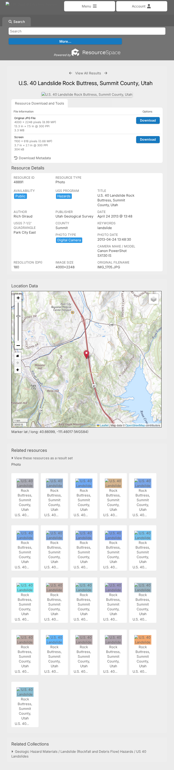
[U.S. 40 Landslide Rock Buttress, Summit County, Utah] (87, 94)
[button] (86, 354)
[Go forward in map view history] (17, 363)
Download (148, 120)
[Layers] (154, 299)
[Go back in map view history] (17, 370)
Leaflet (104, 425)
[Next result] (105, 73)
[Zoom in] (18, 297)
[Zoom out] (18, 345)
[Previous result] (70, 73)
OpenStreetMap (135, 425)
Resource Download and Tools (39, 103)
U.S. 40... (22, 515)
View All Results (88, 73)
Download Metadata (34, 158)
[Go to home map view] (17, 355)
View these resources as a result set (43, 458)
